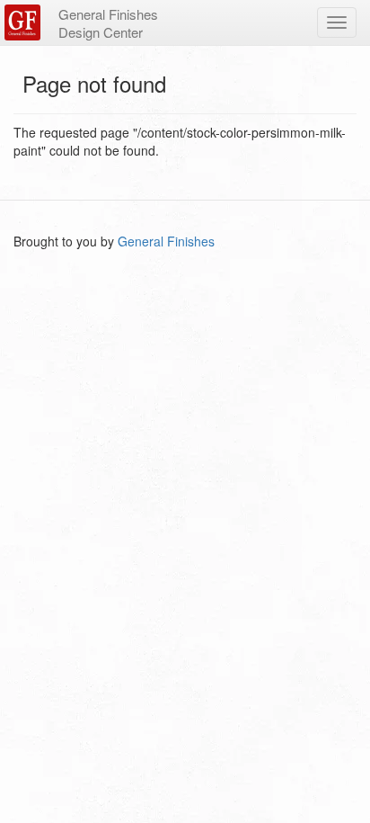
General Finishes (166, 241)
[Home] (24, 22)
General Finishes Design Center (108, 22)
